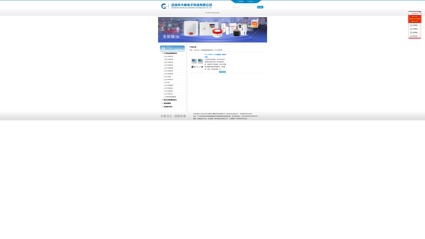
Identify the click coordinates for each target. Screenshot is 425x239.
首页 (191, 50)
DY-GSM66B (169, 85)
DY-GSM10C (169, 79)
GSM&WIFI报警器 (170, 97)
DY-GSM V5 (169, 94)
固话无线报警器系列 (170, 100)
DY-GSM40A (169, 71)
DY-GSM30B (169, 68)
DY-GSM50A (169, 88)
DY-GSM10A (169, 56)
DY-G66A (168, 76)
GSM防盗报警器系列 (170, 53)
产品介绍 (196, 50)
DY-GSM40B (169, 74)
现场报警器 (167, 103)
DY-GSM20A (169, 62)
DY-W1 (167, 82)
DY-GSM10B (169, 59)
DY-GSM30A (169, 65)
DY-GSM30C (169, 91)
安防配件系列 (168, 107)
